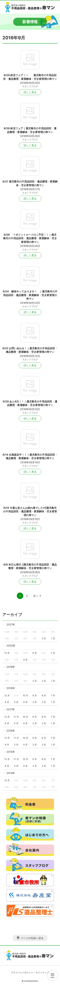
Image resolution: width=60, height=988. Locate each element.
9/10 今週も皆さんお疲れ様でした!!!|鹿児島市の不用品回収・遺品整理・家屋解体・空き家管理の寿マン (30, 511)
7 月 (53, 653)
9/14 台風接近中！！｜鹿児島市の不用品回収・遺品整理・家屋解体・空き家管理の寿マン (30, 456)
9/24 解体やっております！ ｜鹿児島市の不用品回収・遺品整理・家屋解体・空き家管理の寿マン (30, 295)
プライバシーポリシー (22, 972)
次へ (35, 595)
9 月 (34, 653)
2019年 (10, 666)
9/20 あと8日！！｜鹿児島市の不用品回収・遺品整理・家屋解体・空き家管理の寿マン (30, 403)
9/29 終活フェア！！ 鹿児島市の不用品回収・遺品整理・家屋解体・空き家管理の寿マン (30, 76)
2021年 (10, 624)
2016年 (10, 730)
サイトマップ (42, 972)
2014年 (10, 773)
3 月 (34, 680)
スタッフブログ (30, 86)
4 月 (25, 659)
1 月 (53, 638)
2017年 (10, 709)
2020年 (10, 645)
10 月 (25, 695)
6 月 (7, 702)
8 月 (44, 695)
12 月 (7, 653)
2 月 (44, 638)
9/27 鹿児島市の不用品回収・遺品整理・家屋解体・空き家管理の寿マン (30, 183)
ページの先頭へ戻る (32, 938)
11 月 (16, 716)
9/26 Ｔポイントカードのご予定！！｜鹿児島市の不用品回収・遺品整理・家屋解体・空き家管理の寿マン (30, 238)
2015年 (10, 751)
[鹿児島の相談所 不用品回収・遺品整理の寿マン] (30, 7)
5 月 (16, 702)
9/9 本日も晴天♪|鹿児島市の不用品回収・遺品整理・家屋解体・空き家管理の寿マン (30, 566)
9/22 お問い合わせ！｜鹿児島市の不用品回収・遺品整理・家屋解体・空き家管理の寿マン (30, 350)
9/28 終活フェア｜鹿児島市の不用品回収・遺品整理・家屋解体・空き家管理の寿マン (30, 130)
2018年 (10, 688)
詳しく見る (30, 92)
